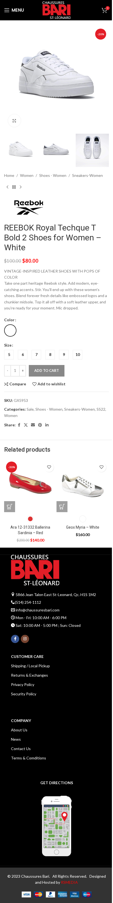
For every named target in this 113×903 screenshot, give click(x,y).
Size (8, 345)
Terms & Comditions (28, 758)
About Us (19, 730)
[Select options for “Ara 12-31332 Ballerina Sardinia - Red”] (9, 506)
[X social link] (25, 425)
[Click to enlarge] (14, 120)
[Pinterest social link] (40, 425)
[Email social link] (32, 425)
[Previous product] (7, 187)
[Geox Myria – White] (82, 486)
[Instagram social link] (25, 639)
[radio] (10, 330)
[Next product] (20, 187)
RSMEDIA (69, 882)
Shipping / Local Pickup (30, 665)
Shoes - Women (52, 175)
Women (26, 175)
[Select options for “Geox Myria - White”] (61, 506)
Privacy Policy (22, 684)
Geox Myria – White (82, 527)
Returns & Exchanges (29, 675)
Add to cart (46, 370)
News (16, 739)
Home (9, 175)
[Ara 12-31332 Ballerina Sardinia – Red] (30, 486)
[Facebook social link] (19, 425)
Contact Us (21, 748)
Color (9, 319)
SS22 (101, 409)
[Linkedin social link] (47, 425)
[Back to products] (14, 187)
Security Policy (23, 693)
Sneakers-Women (87, 175)
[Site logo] (56, 9)
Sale (30, 409)
